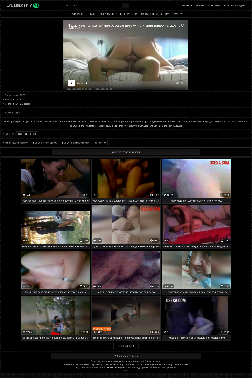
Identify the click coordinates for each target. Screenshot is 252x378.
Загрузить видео (234, 5)
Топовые (214, 5)
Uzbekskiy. (25, 5)
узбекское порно (115, 367)
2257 (126, 370)
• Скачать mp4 (12, 112)
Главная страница (127, 356)
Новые (200, 5)
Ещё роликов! (126, 346)
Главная (186, 5)
